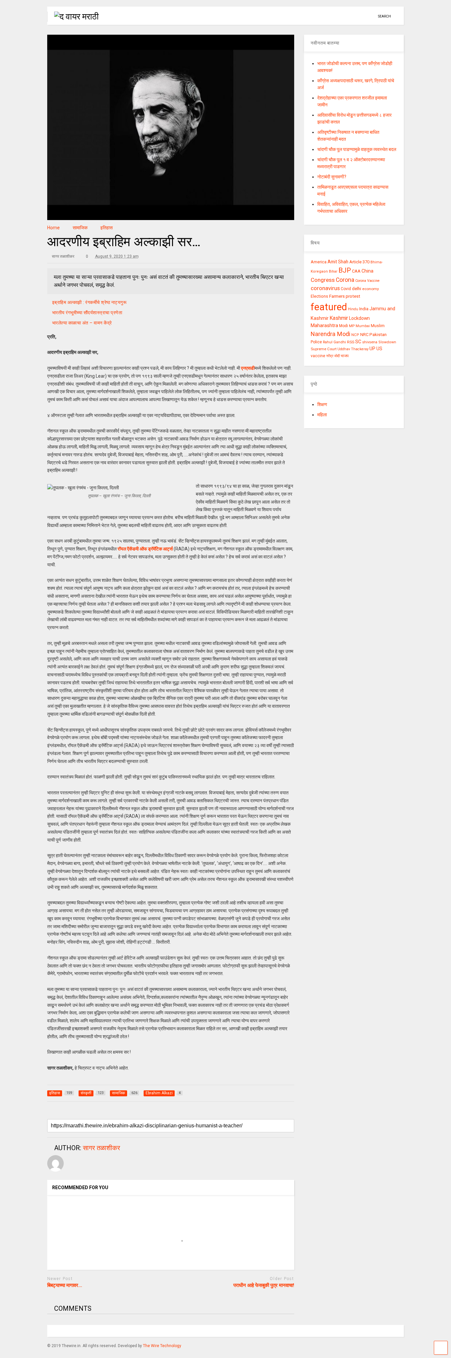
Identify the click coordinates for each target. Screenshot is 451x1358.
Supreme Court (323, 349)
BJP (344, 270)
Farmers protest (344, 296)
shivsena (369, 342)
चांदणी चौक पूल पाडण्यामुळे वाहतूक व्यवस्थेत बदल (356, 149)
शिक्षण (322, 404)
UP (372, 348)
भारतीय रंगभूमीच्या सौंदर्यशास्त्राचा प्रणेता (87, 312)
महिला (322, 414)
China (367, 271)
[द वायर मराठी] (73, 16)
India (363, 308)
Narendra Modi (330, 333)
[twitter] (350, 16)
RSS (350, 342)
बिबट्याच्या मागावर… (64, 1285)
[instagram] (360, 16)
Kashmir (339, 318)
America (319, 261)
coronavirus (325, 288)
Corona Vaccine (367, 281)
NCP (355, 335)
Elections (319, 296)
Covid (346, 288)
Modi (343, 325)
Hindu (353, 309)
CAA (356, 271)
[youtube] (339, 16)
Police (316, 342)
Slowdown (387, 342)
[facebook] (370, 16)
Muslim (378, 325)
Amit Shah (338, 261)
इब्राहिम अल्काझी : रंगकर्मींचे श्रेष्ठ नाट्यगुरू (89, 302)
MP (352, 325)
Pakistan (378, 334)
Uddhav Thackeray (352, 349)
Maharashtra (324, 325)
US (379, 348)
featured (329, 307)
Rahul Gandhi (334, 342)
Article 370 (359, 261)
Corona (345, 280)
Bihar (333, 271)
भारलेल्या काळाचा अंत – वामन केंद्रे (83, 322)
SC (358, 341)
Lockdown (359, 318)
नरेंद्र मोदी (333, 356)
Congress (323, 280)
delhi (356, 288)
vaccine (318, 356)
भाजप (345, 356)
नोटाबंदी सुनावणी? (331, 176)
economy (370, 288)
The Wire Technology (162, 1345)
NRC (364, 334)
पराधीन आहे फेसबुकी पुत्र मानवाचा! (263, 1285)
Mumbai (363, 326)
